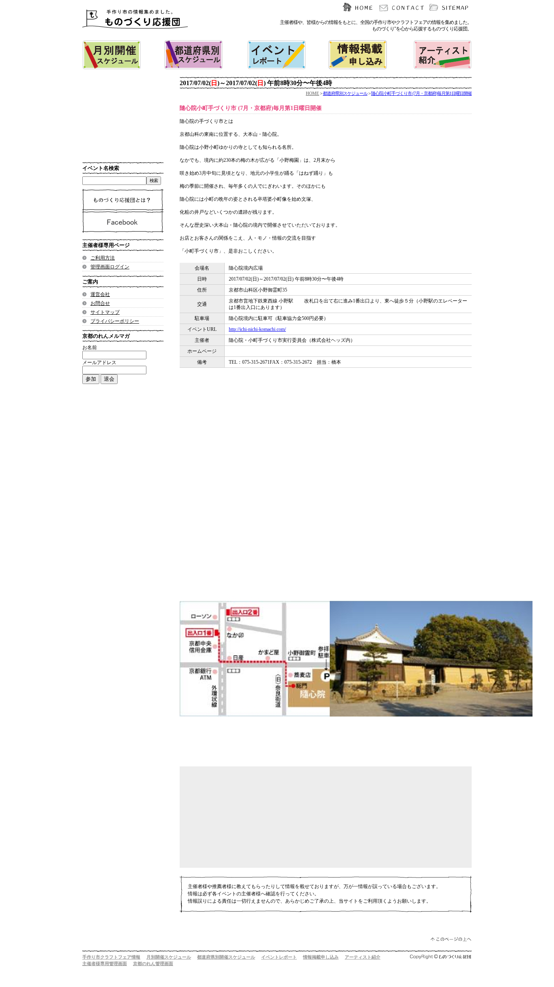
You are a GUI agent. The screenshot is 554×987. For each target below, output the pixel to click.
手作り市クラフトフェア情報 (111, 957)
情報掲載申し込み (321, 957)
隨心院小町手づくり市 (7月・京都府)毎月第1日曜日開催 (421, 93)
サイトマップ (105, 312)
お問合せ (100, 303)
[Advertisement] (317, 458)
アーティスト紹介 (362, 957)
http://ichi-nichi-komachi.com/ (257, 329)
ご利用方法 (102, 258)
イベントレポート (279, 957)
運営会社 (100, 294)
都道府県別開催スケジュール (226, 957)
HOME (312, 93)
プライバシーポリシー (114, 321)
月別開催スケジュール (168, 957)
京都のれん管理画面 (153, 963)
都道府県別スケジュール (345, 93)
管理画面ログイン (109, 267)
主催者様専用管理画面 (104, 963)
